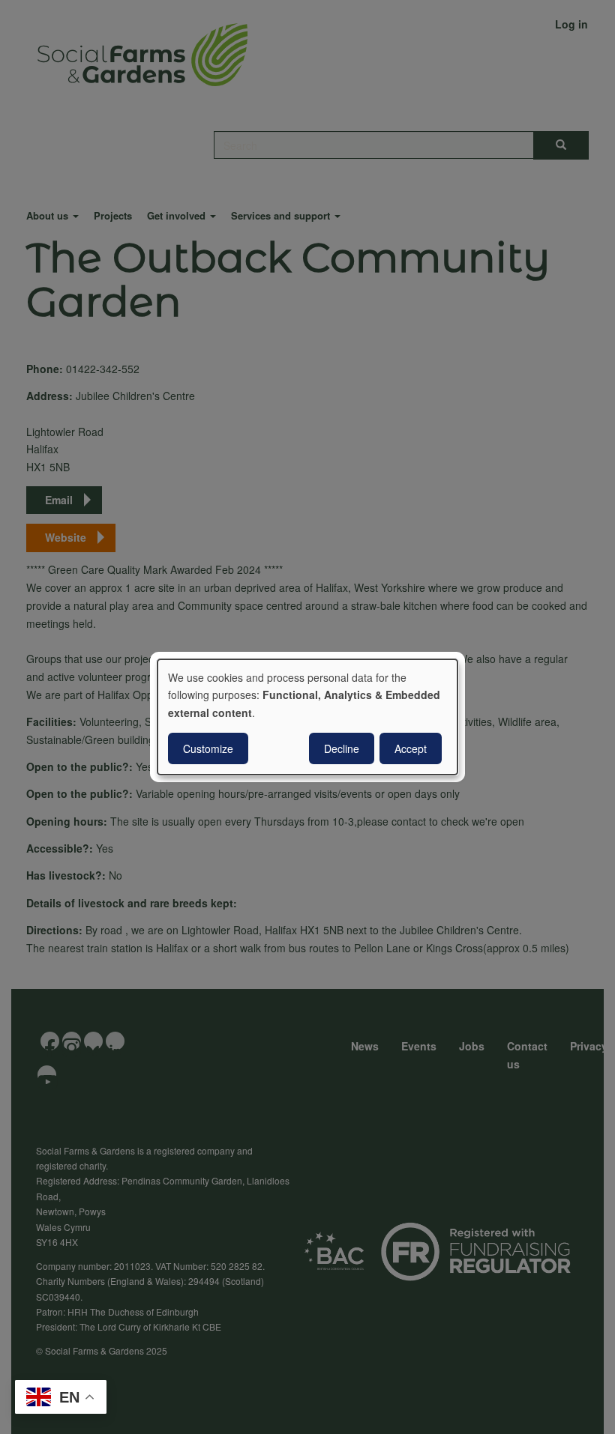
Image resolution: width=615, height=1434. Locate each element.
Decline (341, 748)
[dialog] (308, 717)
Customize (208, 748)
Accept (410, 748)
